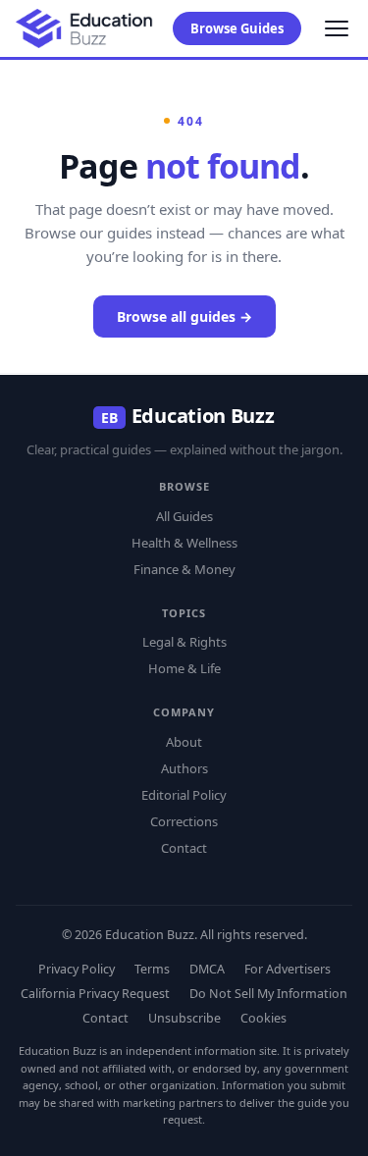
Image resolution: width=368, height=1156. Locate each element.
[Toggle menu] (336, 28)
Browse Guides (237, 28)
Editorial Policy (184, 795)
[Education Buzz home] (84, 29)
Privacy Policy (76, 969)
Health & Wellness (184, 543)
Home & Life (184, 668)
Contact (184, 848)
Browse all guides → (184, 316)
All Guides (184, 516)
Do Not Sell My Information (268, 993)
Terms (152, 969)
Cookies (263, 1018)
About (184, 742)
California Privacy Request (95, 993)
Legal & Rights (184, 642)
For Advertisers (287, 969)
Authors (184, 768)
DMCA (207, 969)
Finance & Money (184, 569)
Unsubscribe (184, 1018)
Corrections (184, 821)
